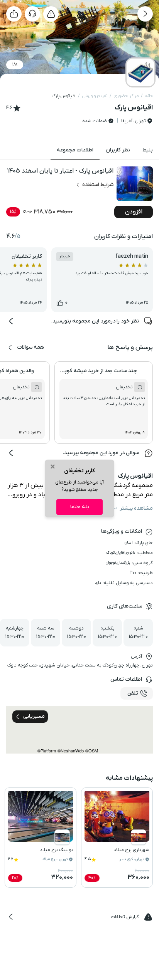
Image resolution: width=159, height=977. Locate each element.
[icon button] (145, 14)
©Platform (46, 751)
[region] (79, 730)
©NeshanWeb (71, 751)
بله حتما (79, 506)
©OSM (91, 751)
